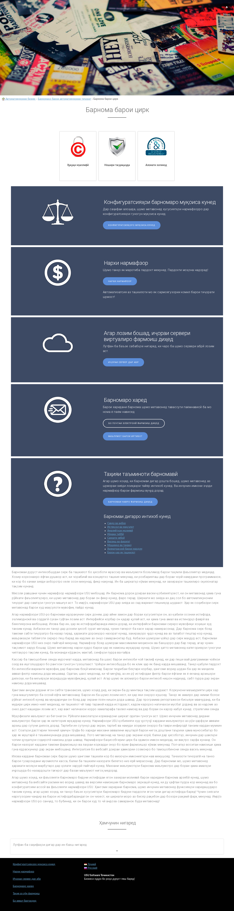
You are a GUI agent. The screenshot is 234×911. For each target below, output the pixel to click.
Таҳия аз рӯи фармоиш (26, 893)
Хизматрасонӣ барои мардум (124, 549)
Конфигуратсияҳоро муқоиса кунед (131, 225)
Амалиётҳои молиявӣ (120, 530)
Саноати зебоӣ (116, 538)
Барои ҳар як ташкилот (121, 552)
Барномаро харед (23, 886)
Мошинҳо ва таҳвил (119, 545)
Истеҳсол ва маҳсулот (120, 527)
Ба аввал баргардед (24, 901)
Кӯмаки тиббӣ (115, 534)
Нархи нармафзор (120, 281)
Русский (92, 868)
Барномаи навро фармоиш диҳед (130, 502)
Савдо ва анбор (116, 523)
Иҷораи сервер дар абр (123, 362)
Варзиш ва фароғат (118, 541)
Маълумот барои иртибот (125, 436)
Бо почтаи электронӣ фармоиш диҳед (133, 423)
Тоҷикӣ (91, 864)
